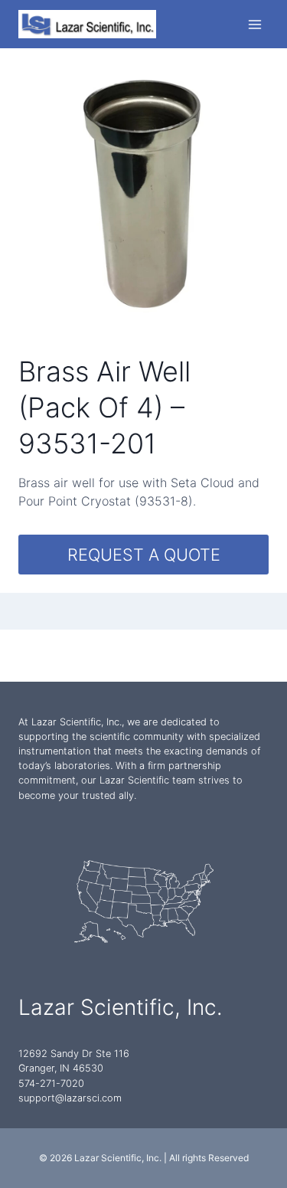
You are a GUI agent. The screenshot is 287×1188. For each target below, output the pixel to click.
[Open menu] (254, 24)
